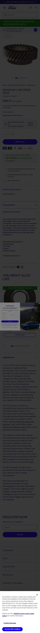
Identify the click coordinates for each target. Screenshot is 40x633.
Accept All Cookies (12, 629)
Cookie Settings (10, 623)
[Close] (37, 595)
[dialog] (20, 612)
